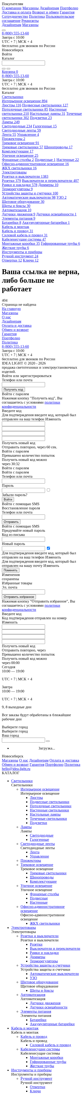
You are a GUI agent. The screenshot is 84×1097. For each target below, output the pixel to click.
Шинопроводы (58, 147)
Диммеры (48, 185)
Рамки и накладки (19, 185)
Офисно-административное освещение (35, 164)
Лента (9, 134)
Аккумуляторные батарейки (46, 223)
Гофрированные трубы (60, 243)
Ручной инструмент (20, 256)
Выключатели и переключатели (50, 181)
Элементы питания (18, 218)
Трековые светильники (22, 147)
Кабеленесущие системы (24, 239)
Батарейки (11, 223)
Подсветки (41, 118)
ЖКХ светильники (19, 168)
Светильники (22, 781)
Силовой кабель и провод (25, 235)
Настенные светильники (49, 810)
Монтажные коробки (21, 243)
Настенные (67, 160)
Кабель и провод (17, 231)
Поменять (11, 570)
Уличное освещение (20, 155)
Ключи (30, 260)
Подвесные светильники (45, 105)
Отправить (11, 522)
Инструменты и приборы (31, 1070)
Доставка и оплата (16, 12)
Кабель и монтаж (24, 1028)
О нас (6, 317)
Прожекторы (13, 139)
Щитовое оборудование (23, 202)
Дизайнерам (49, 8)
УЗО (61, 197)
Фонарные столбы (18, 160)
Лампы (11, 122)
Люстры (11, 105)
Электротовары (23, 928)
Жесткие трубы (15, 248)
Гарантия (67, 12)
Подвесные (45, 160)
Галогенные (45, 126)
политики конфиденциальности (31, 404)
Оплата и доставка (17, 325)
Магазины (30, 8)
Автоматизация (16, 210)
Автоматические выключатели (29, 197)
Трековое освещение (20, 143)
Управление (28, 134)
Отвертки (12, 260)
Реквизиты (30, 21)
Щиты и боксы (16, 206)
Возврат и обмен (45, 12)
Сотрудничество (15, 16)
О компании (11, 8)
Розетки (11, 181)
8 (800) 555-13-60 (15, 33)
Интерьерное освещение (24, 101)
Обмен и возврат (15, 330)
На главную (11, 309)
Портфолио (69, 8)
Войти (8, 499)
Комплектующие (17, 151)
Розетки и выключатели (25, 176)
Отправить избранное (19, 597)
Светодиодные (17, 126)
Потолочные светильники (25, 109)
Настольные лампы (47, 114)
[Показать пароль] (48, 490)
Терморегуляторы (17, 189)
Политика (37, 16)
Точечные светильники (48, 819)
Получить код (13, 389)
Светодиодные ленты (21, 130)
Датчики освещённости (56, 214)
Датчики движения (18, 214)
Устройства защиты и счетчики (30, 193)
